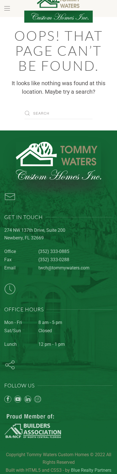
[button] (7, 8)
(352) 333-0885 (53, 251)
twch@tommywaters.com (63, 268)
